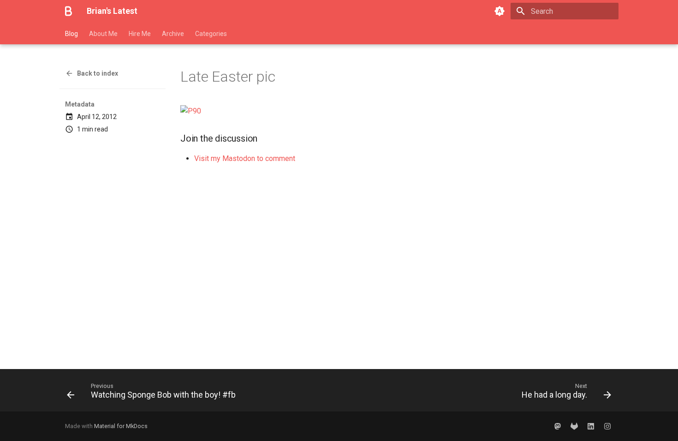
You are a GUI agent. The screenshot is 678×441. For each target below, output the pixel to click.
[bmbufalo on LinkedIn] (590, 426)
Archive (173, 33)
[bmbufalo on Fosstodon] (557, 426)
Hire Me (140, 33)
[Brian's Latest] (68, 11)
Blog (71, 33)
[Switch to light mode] (499, 11)
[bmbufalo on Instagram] (607, 426)
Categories (211, 33)
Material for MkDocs (121, 426)
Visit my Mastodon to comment (244, 158)
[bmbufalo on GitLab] (574, 426)
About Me (103, 33)
